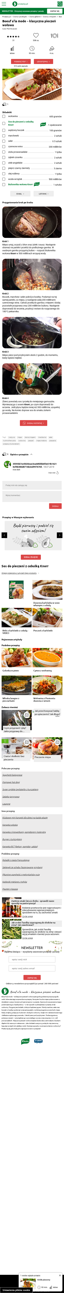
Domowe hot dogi (11, 782)
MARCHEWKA (42, 437)
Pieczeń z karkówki (43, 630)
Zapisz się (32, 978)
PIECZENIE (52, 440)
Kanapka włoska (10, 825)
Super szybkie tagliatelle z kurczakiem (20, 789)
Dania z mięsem (49, 16)
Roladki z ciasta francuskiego (15, 860)
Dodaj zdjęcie (31, 557)
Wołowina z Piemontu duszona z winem (44, 699)
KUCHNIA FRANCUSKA (9, 440)
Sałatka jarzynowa (10, 796)
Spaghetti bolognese (12, 775)
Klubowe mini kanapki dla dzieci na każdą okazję (25, 817)
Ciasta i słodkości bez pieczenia (14, 758)
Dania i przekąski (20, 16)
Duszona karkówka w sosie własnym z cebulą (46, 604)
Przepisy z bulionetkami (11, 444)
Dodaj (55, 506)
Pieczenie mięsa (43, 757)
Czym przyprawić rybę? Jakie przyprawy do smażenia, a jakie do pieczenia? (15, 729)
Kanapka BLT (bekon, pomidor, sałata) (20, 846)
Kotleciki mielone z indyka (14, 882)
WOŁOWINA (21, 440)
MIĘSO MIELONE (41, 440)
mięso (20, 437)
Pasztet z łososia (10, 889)
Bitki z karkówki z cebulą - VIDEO (15, 631)
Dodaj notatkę (34, 423)
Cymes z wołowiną (42, 670)
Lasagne (6, 804)
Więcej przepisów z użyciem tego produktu (19, 573)
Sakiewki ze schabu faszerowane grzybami (22, 867)
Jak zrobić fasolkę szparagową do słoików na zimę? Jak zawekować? (33, 923)
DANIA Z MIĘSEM (30, 437)
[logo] (20, 3)
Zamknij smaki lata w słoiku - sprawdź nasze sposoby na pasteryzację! (32, 902)
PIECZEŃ (31, 440)
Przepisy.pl (6, 16)
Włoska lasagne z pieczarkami (10, 699)
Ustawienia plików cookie (16, 1290)
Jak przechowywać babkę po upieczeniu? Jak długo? (47, 712)
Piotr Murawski (12, 29)
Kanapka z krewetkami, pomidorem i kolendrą (24, 832)
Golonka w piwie (10, 670)
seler (50, 437)
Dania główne (35, 16)
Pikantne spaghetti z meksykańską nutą (21, 874)
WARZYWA (12, 437)
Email (19, 193)
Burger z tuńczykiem (12, 839)
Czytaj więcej (27, 916)
